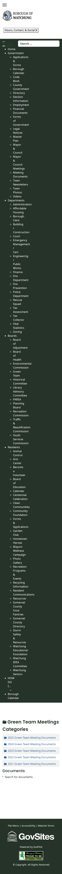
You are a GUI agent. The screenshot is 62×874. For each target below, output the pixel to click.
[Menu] (4, 5)
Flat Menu (13, 825)
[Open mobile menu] (3, 41)
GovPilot (37, 846)
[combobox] (39, 43)
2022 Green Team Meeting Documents (32, 757)
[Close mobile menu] (3, 46)
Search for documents (19, 777)
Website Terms (46, 825)
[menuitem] (11, 49)
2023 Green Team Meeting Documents (32, 751)
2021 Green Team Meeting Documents (32, 764)
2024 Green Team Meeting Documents (32, 744)
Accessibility (28, 825)
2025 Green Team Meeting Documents (32, 737)
